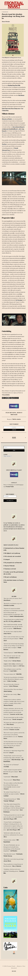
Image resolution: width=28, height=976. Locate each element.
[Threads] (14, 398)
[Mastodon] (6, 398)
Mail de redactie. (16, 419)
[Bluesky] (3, 398)
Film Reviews (11, 412)
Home (14, 971)
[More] (18, 398)
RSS (14, 953)
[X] (4, 398)
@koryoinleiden (6, 395)
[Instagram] (10, 398)
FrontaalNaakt (14, 5)
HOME (14, 437)
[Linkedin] (12, 398)
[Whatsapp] (16, 398)
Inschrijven (10, 500)
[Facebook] (8, 398)
